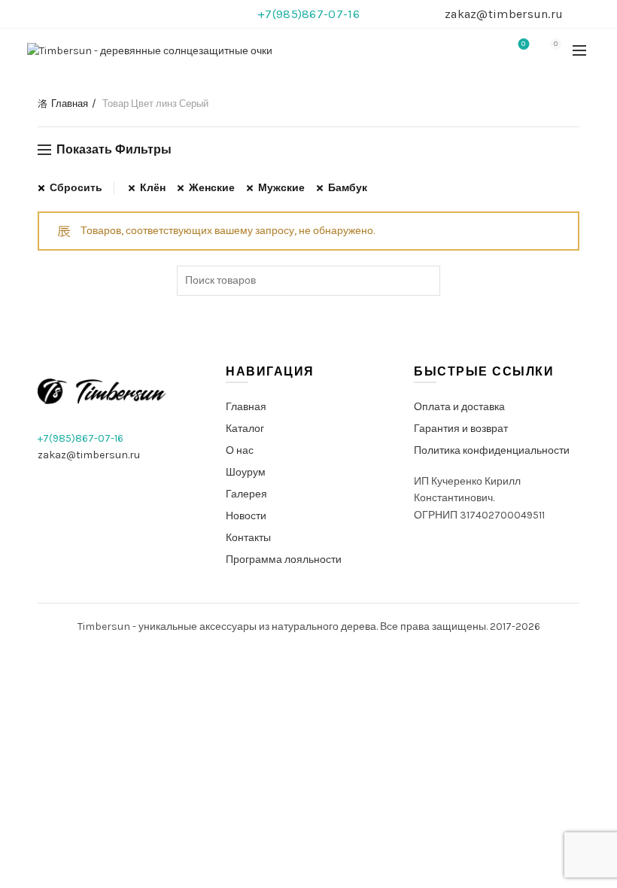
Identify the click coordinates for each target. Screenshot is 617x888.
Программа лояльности (284, 559)
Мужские (281, 187)
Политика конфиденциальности (492, 450)
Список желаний (523, 44)
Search (425, 281)
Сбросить (76, 187)
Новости (246, 515)
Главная (69, 103)
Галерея (246, 494)
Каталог (245, 428)
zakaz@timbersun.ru (504, 14)
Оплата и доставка (459, 406)
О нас (240, 450)
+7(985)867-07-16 (308, 14)
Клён (153, 187)
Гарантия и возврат (461, 428)
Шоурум (246, 472)
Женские (212, 187)
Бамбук (347, 187)
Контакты (248, 537)
